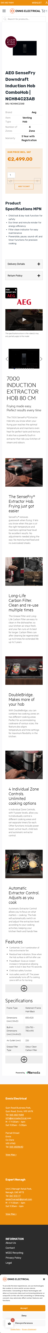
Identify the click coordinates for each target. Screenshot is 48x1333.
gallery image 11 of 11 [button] (33, 368)
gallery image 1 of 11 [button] (14, 368)
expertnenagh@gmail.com (19, 1199)
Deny (24, 1315)
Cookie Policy (16, 1329)
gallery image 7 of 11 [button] (25, 368)
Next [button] (41, 358)
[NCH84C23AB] (24, 48)
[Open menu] (5, 11)
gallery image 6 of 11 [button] (23, 368)
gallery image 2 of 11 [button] (16, 368)
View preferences (24, 1323)
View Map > (11, 1154)
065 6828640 (16, 1147)
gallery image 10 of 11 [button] (31, 368)
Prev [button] (7, 358)
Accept (24, 1308)
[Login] (46, 2)
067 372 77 (15, 1196)
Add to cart (24, 186)
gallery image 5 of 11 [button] (21, 368)
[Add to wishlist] (37, 181)
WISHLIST (37, 2)
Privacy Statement (29, 1329)
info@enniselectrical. (16, 1118)
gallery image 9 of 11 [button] (29, 368)
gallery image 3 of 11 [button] (18, 368)
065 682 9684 (16, 1115)
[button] (44, 1279)
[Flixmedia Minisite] (24, 293)
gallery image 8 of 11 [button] (27, 368)
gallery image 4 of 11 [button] (20, 368)
